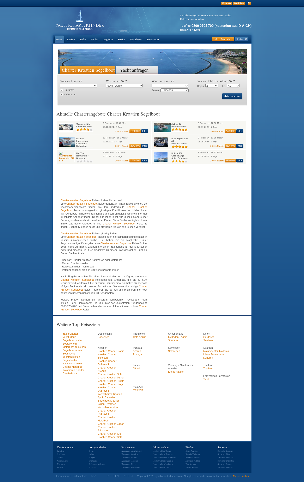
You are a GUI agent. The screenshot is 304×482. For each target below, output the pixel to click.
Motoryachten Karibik (162, 467)
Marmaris (93, 460)
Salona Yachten (192, 467)
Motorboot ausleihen (74, 347)
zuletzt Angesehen (223, 39)
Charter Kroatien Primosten (107, 429)
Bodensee (103, 337)
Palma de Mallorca (97, 464)
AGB (93, 476)
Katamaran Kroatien (129, 454)
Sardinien (208, 340)
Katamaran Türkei (128, 464)
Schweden (174, 351)
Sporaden (173, 340)
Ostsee (60, 467)
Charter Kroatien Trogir (111, 381)
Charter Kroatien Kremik (107, 369)
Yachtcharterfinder (79, 20)
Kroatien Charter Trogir (111, 351)
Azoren (137, 351)
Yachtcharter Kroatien (110, 394)
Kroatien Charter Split (110, 437)
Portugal (137, 354)
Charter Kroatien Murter (111, 377)
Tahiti (206, 379)
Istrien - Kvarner (107, 404)
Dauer (155, 90)
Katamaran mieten (73, 363)
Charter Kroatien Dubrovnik (107, 412)
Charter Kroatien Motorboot (107, 419)
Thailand (208, 368)
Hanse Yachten (191, 450)
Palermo (92, 467)
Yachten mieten (71, 357)
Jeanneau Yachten (193, 460)
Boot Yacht (69, 353)
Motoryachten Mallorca (216, 351)
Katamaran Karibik (129, 457)
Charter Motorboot (73, 367)
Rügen (92, 457)
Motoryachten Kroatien (162, 454)
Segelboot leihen (72, 350)
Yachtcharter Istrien (108, 407)
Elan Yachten (191, 464)
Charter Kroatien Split (110, 374)
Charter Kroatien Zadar (111, 424)
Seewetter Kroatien (225, 450)
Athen (91, 454)
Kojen (200, 86)
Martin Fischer (241, 476)
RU (125, 476)
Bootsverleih (70, 343)
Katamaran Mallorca (129, 460)
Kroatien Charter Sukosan (107, 356)
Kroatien (60, 450)
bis (223, 86)
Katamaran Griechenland (131, 450)
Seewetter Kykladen (226, 460)
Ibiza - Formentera (213, 354)
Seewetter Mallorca (225, 457)
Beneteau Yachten (193, 457)
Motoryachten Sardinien (163, 460)
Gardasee (208, 337)
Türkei (136, 368)
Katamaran (70, 94)
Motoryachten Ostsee (162, 450)
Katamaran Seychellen (130, 467)
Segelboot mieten (73, 340)
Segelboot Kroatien (109, 401)
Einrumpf (69, 90)
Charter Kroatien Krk (109, 434)
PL (132, 476)
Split (91, 450)
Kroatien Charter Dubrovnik (107, 363)
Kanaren (208, 358)
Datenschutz (80, 476)
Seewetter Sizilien (225, 467)
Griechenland (62, 460)
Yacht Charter (70, 334)
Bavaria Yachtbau (193, 454)
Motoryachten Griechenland (164, 457)
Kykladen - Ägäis (177, 337)
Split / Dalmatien (107, 397)
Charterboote (70, 373)
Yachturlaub (69, 337)
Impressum (62, 476)
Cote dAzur (139, 337)
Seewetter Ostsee (224, 464)
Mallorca (61, 464)
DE (109, 476)
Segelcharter (70, 360)
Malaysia (138, 390)
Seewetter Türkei (224, 454)
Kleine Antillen (176, 372)
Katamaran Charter (73, 370)
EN (117, 476)
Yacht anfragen (134, 70)
